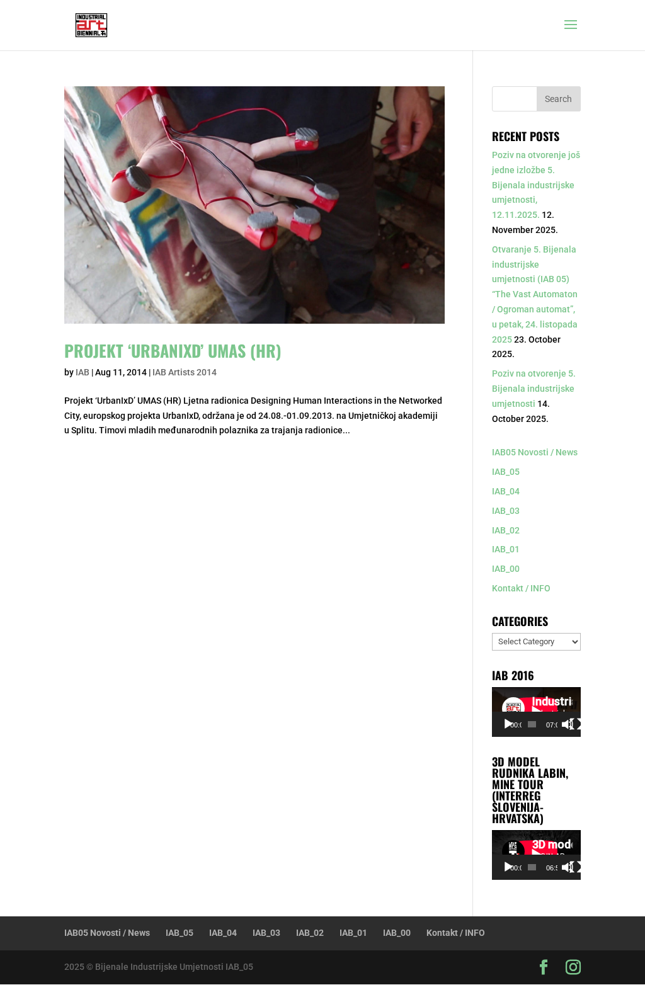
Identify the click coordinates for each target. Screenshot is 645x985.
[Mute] (567, 724)
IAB (82, 372)
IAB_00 (506, 569)
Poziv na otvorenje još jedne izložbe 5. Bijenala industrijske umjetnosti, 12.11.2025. (536, 185)
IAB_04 (506, 491)
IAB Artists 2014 (184, 372)
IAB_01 (506, 549)
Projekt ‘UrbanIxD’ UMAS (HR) (173, 350)
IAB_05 (506, 472)
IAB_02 (506, 530)
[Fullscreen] (575, 724)
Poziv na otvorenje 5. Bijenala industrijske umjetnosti (534, 388)
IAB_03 (506, 511)
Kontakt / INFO (521, 588)
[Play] (508, 724)
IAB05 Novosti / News (535, 452)
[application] (536, 712)
